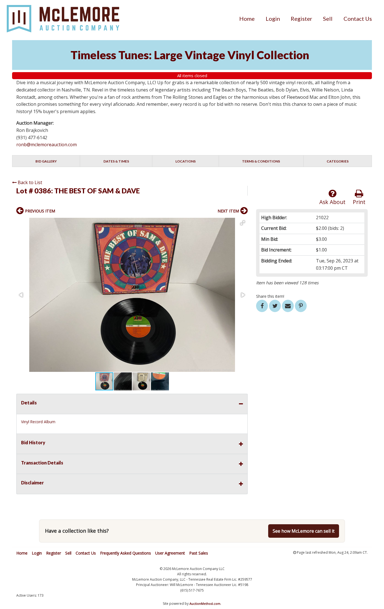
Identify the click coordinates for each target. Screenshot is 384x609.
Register (301, 18)
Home (247, 18)
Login (273, 18)
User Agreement (170, 553)
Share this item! (270, 296)
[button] (242, 222)
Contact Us (358, 18)
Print (359, 202)
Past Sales (198, 553)
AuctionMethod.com (204, 603)
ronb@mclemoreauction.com (46, 144)
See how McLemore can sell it (304, 531)
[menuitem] (247, 18)
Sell (328, 18)
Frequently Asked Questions (125, 553)
